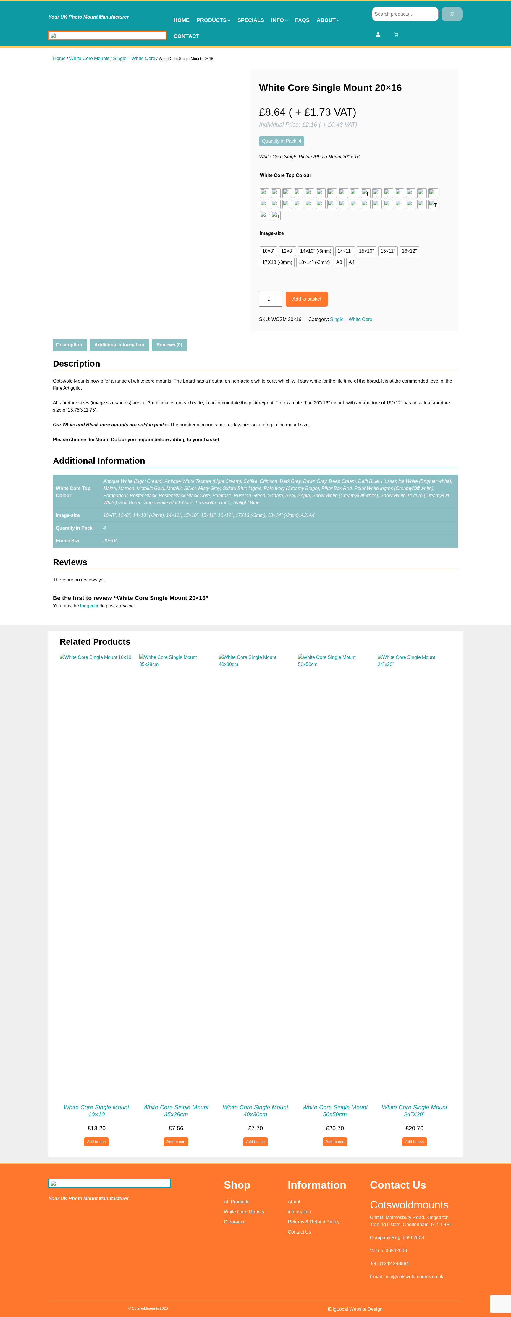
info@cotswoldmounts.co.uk (413, 1276)
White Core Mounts (89, 58)
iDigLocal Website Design (355, 1309)
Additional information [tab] (119, 344)
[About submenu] (338, 20)
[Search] (452, 14)
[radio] (264, 193)
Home (59, 58)
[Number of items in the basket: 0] (396, 34)
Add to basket (306, 299)
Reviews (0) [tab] (169, 344)
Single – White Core (134, 58)
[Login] (378, 34)
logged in (90, 605)
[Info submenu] (286, 20)
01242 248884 (394, 1263)
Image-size (272, 233)
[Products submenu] (229, 20)
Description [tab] (69, 344)
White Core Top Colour (285, 175)
